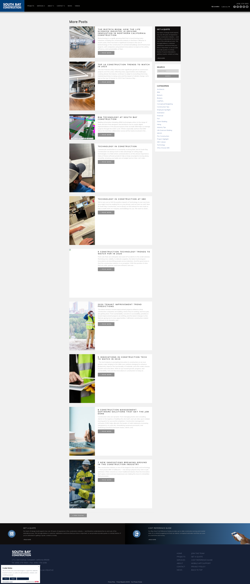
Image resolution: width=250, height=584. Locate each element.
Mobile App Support (201, 563)
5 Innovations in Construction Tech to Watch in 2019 (122, 358)
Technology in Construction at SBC (122, 199)
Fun (158, 118)
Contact (60, 6)
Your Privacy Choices (136, 582)
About (50, 6)
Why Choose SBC (163, 148)
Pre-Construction (163, 136)
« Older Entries (78, 515)
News (70, 6)
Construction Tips (163, 107)
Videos (77, 6)
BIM (158, 92)
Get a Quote (163, 29)
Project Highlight (163, 139)
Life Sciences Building (164, 130)
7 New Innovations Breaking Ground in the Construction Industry (122, 463)
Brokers (159, 98)
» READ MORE (106, 53)
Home (179, 553)
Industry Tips (161, 127)
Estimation (160, 113)
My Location (215, 6)
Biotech (159, 95)
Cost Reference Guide (159, 528)
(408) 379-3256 (40, 563)
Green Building (162, 121)
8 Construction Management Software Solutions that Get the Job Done (123, 412)
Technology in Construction (117, 146)
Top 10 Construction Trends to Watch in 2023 (124, 65)
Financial (160, 116)
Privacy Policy (198, 566)
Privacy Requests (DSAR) (123, 582)
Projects (30, 6)
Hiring (159, 124)
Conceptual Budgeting (165, 104)
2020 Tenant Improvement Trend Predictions (120, 305)
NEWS (159, 133)
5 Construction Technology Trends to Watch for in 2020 (124, 253)
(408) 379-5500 (242, 4)
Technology (161, 145)
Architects (160, 89)
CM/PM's (160, 101)
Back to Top (197, 570)
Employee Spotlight (164, 110)
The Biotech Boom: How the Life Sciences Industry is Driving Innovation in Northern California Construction (122, 32)
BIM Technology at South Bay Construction (117, 118)
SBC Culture (161, 142)
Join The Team (197, 553)
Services (40, 6)
